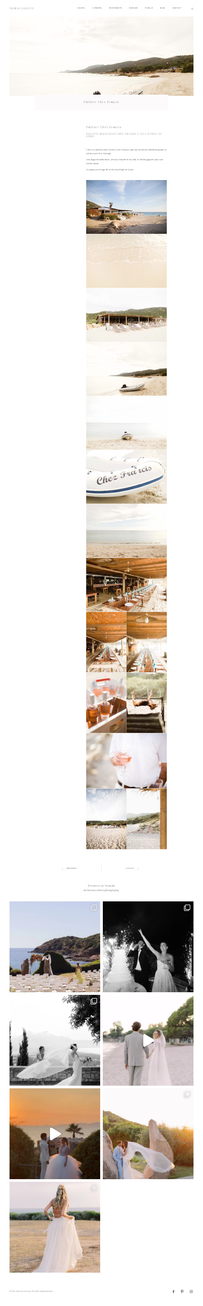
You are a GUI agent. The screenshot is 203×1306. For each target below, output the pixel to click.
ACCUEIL (81, 8)
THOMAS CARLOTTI (22, 9)
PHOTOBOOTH (115, 8)
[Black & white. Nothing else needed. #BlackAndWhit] (55, 1040)
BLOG (162, 8)
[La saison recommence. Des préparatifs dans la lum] (148, 946)
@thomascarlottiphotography (101, 890)
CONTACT (177, 8)
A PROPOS (97, 8)
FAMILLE (149, 8)
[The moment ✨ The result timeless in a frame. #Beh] (148, 1040)
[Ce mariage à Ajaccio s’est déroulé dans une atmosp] (55, 1227)
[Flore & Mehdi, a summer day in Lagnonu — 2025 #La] (55, 1133)
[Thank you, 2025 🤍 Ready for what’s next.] (148, 1133)
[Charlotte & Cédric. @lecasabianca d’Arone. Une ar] (55, 946)
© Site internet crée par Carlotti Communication (31, 1291)
